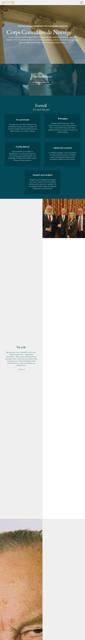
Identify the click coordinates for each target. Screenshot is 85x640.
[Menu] (81, 2)
